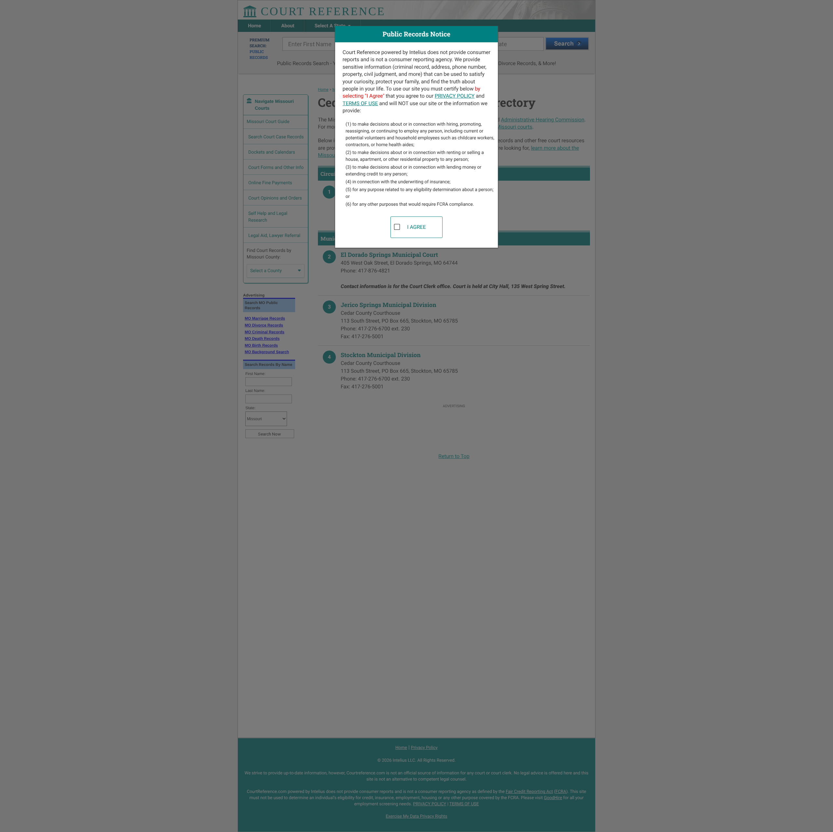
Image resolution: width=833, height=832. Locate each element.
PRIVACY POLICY (454, 96)
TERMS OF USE (360, 103)
